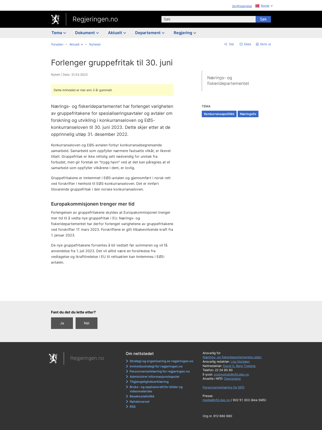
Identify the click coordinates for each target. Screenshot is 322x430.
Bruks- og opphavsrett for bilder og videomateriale (156, 389)
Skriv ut (265, 44)
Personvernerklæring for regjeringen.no (160, 371)
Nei (86, 323)
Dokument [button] (85, 32)
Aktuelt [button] (115, 32)
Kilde (247, 44)
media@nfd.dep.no (216, 400)
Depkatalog (232, 378)
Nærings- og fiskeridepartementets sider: (232, 357)
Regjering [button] (183, 32)
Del (231, 44)
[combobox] (208, 19)
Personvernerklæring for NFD (223, 387)
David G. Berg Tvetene (239, 366)
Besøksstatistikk (142, 396)
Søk (263, 19)
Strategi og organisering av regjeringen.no (161, 361)
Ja (62, 323)
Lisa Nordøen (240, 361)
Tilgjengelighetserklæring (149, 381)
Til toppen (115, 294)
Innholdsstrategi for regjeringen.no (156, 366)
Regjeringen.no (95, 19)
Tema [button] (57, 32)
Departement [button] (148, 32)
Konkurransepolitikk (219, 114)
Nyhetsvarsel (139, 401)
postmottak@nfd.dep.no (231, 374)
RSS (133, 406)
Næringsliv (248, 114)
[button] (76, 44)
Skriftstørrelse (242, 6)
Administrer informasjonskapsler (155, 376)
